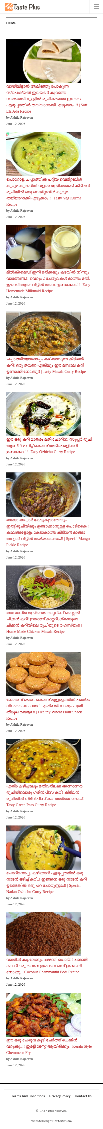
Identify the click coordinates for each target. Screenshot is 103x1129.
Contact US (83, 1096)
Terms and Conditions (28, 1096)
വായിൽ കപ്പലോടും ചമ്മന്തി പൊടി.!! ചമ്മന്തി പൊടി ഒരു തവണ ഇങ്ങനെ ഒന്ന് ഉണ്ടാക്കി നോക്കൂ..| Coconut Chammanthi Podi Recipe (46, 965)
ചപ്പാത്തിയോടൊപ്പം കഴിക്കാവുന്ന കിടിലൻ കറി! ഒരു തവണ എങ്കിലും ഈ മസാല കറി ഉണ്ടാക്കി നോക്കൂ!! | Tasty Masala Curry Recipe (46, 365)
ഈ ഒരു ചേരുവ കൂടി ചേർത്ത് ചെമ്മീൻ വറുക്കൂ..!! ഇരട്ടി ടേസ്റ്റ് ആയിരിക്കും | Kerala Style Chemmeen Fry (49, 1046)
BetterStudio (62, 1121)
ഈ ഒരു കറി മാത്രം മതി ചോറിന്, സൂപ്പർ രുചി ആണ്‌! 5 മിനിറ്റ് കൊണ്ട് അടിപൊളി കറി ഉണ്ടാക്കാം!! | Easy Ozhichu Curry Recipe (49, 445)
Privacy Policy (59, 1096)
